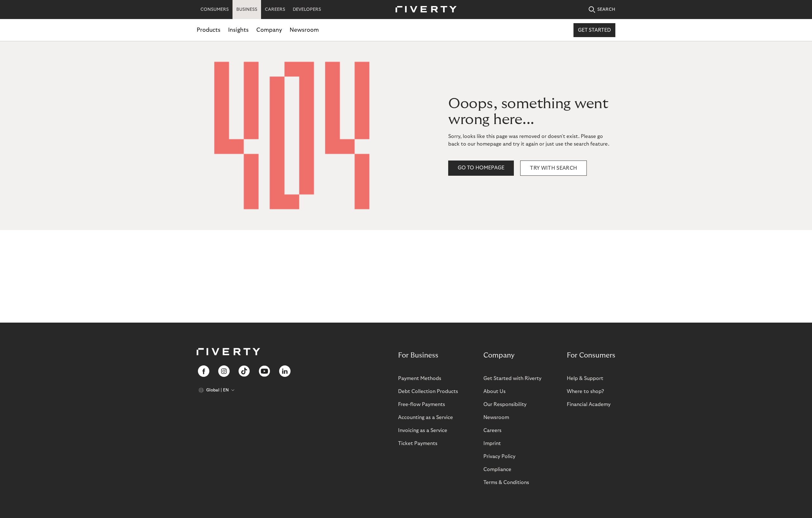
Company (269, 30)
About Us (494, 391)
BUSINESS (246, 9)
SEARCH (606, 9)
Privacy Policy (499, 456)
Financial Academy (589, 404)
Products (208, 30)
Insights (238, 30)
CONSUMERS (214, 9)
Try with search (553, 168)
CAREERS (275, 9)
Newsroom (304, 30)
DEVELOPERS (307, 9)
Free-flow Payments (421, 404)
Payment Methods (419, 378)
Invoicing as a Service (422, 430)
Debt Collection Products (428, 391)
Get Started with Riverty (512, 378)
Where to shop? (585, 391)
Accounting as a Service (425, 417)
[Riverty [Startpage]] (423, 9)
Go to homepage (481, 167)
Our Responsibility (505, 404)
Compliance (497, 469)
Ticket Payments (417, 443)
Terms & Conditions (506, 482)
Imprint (492, 443)
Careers (492, 430)
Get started (594, 30)
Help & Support (585, 378)
